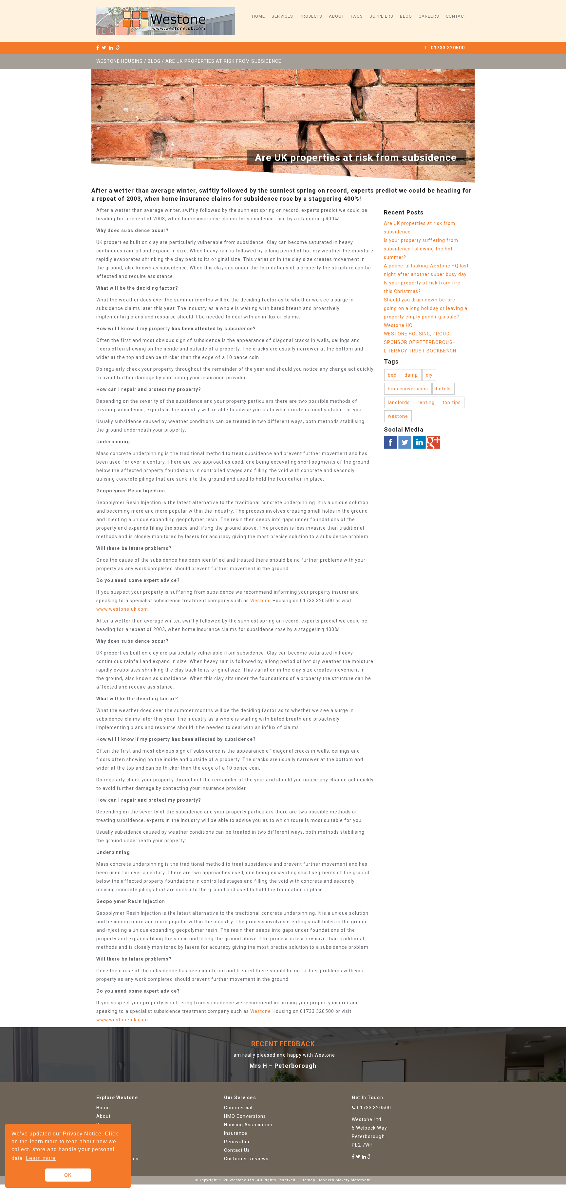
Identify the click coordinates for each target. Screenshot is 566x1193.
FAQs (357, 16)
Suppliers (381, 16)
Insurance (235, 1133)
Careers (429, 16)
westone (398, 416)
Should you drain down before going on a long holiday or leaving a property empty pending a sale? (426, 308)
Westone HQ (398, 325)
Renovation (237, 1141)
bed (392, 375)
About (336, 16)
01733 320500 (448, 47)
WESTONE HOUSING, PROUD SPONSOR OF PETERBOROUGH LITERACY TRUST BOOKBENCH (420, 342)
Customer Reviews (246, 1158)
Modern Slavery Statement (344, 1180)
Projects (311, 16)
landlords (399, 402)
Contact (456, 16)
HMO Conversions (245, 1116)
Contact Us (237, 1150)
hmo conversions (408, 388)
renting (426, 402)
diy (429, 375)
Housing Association (248, 1124)
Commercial (238, 1107)
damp (411, 375)
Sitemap (307, 1180)
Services (282, 16)
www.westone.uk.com (122, 609)
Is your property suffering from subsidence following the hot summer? (421, 249)
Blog (406, 16)
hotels (443, 388)
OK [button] (68, 1175)
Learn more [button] (41, 1158)
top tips (452, 402)
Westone (260, 600)
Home (258, 16)
